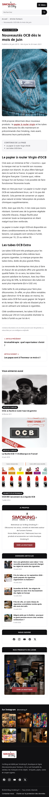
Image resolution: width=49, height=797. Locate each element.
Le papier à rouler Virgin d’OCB (18, 146)
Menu (43, 5)
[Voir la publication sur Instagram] (9, 720)
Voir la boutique (24, 545)
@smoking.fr (22, 710)
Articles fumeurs (16, 19)
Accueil (4, 19)
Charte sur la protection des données (30, 793)
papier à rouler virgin (24, 124)
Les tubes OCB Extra (14, 148)
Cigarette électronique (12, 493)
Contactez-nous (8, 793)
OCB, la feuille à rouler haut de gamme (19, 411)
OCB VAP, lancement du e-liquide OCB (18, 497)
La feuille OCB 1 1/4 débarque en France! (20, 454)
